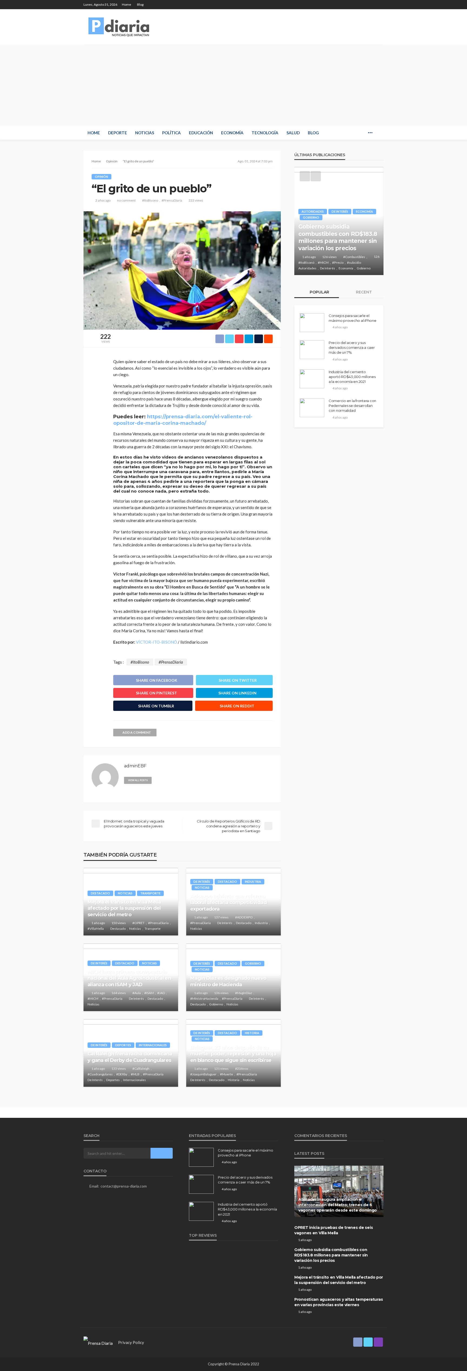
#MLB (135, 1074)
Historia (252, 1033)
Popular (319, 292)
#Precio (337, 262)
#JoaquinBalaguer (203, 1074)
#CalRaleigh (140, 1068)
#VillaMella (96, 929)
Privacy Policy (131, 1342)
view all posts (138, 780)
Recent (363, 292)
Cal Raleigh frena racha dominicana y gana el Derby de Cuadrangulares (130, 1057)
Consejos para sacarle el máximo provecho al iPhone (352, 318)
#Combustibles (354, 257)
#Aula (136, 993)
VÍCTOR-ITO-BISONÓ (156, 642)
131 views (221, 1068)
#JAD (161, 993)
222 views (196, 200)
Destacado (100, 893)
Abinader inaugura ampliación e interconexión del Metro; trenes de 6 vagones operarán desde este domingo (337, 1204)
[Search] (378, 133)
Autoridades (313, 211)
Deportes (123, 1045)
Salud (293, 132)
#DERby (121, 1074)
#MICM (93, 999)
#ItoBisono (150, 200)
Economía (232, 132)
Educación (201, 132)
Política (171, 132)
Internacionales (153, 1045)
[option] (338, 221)
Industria (253, 881)
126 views (329, 257)
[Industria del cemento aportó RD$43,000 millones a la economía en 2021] (312, 378)
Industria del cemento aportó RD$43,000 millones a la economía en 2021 (352, 377)
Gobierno (253, 963)
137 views (221, 917)
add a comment (136, 732)
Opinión (101, 176)
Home (126, 4)
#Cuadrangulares (100, 1074)
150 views (118, 923)
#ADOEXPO (244, 917)
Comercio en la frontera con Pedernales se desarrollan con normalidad (352, 406)
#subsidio (354, 262)
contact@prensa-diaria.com (124, 1186)
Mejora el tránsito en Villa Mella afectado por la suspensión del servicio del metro (124, 908)
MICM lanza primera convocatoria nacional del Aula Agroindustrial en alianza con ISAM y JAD (129, 978)
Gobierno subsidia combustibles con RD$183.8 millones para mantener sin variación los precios (337, 237)
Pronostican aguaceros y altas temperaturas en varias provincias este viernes (338, 1302)
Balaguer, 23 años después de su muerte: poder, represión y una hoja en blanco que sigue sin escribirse (233, 1054)
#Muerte (226, 1074)
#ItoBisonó (306, 262)
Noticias (144, 132)
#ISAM (149, 993)
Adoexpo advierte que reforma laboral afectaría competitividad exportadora (228, 902)
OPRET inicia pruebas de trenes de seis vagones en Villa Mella (333, 1230)
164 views (118, 993)
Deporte (117, 132)
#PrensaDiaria (172, 200)
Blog (140, 4)
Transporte (150, 893)
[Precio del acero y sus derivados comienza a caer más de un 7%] (312, 349)
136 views (221, 993)
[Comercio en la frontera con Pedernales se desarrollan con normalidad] (312, 407)
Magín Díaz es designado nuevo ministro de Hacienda (228, 981)
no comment (126, 200)
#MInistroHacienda (204, 999)
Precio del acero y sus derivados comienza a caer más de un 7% (352, 347)
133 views (118, 1068)
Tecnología (265, 132)
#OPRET (138, 923)
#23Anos (241, 1068)
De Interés (202, 881)
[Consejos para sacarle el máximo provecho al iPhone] (312, 322)
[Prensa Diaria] (120, 27)
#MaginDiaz (243, 993)
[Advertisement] (233, 85)
